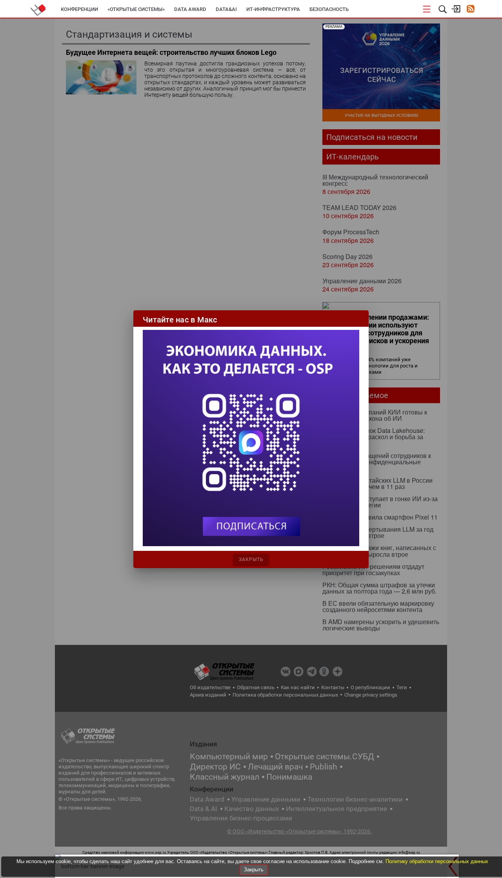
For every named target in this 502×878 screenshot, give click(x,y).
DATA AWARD (190, 9)
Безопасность (329, 9)
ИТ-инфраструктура (273, 9)
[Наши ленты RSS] (470, 9)
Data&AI (226, 9)
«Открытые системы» (136, 9)
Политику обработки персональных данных (437, 861)
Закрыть (254, 870)
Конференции (79, 9)
